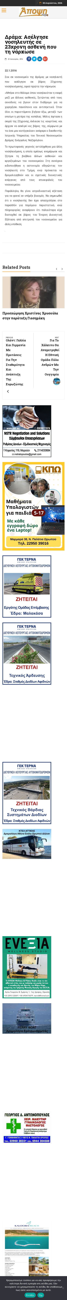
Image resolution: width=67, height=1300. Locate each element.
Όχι (41, 1295)
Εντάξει (30, 1295)
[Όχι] (63, 1288)
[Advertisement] (33, 723)
